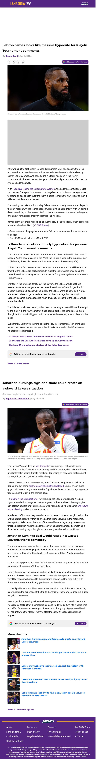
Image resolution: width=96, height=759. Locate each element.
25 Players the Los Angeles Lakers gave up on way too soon (40, 341)
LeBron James (22, 364)
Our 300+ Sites (82, 727)
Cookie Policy (13, 736)
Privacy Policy (54, 731)
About (9, 727)
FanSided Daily (13, 731)
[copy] (22, 62)
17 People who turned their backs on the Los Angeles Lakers (41, 336)
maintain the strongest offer (24, 499)
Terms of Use (81, 731)
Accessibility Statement (59, 736)
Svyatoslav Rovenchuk (18, 398)
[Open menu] (6, 3)
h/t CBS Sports (41, 225)
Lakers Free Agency (25, 709)
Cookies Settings (14, 741)
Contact (52, 727)
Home (10, 364)
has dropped (42, 466)
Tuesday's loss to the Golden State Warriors (33, 189)
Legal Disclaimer (35, 736)
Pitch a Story (33, 731)
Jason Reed (12, 56)
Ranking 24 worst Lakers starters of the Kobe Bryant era (39, 345)
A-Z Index (80, 736)
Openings (31, 727)
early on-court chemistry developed (46, 486)
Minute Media (18, 748)
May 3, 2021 (42, 238)
